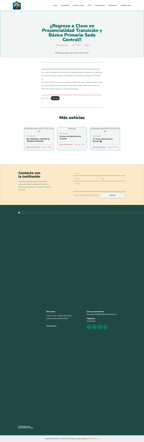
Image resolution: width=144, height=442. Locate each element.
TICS (89, 5)
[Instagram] (94, 327)
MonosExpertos (93, 439)
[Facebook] (89, 327)
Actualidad (65, 5)
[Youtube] (99, 327)
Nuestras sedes (78, 5)
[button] (51, 326)
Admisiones (112, 5)
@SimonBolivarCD (33, 147)
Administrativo (126, 5)
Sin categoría (30, 136)
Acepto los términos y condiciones (86, 195)
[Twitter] (105, 327)
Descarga (55, 98)
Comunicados (100, 5)
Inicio (55, 5)
